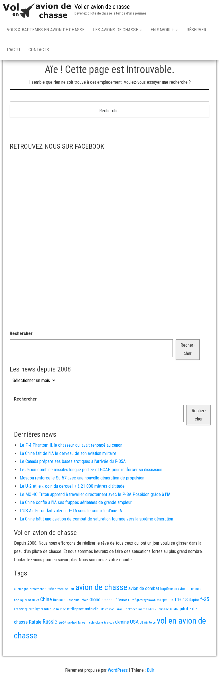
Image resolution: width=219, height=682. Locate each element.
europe (162, 600)
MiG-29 (152, 609)
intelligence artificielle (82, 609)
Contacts (39, 49)
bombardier (32, 600)
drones (107, 600)
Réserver (196, 29)
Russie (49, 621)
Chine (46, 599)
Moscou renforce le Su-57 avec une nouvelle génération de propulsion (82, 478)
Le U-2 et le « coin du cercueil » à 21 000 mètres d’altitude (72, 486)
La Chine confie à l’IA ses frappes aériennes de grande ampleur (76, 502)
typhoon (109, 622)
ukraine (122, 622)
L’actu (13, 49)
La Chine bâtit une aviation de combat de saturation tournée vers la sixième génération (96, 519)
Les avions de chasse (116, 29)
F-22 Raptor (190, 600)
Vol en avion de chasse (102, 6)
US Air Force (148, 622)
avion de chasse (101, 587)
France (19, 609)
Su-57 (62, 622)
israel (119, 609)
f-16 (178, 599)
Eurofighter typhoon (142, 600)
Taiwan (82, 622)
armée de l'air (64, 589)
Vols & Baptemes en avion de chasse (45, 29)
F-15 (171, 600)
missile (164, 609)
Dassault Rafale (77, 600)
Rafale (35, 622)
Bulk (150, 670)
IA (57, 609)
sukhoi (72, 622)
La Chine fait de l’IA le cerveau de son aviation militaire (68, 453)
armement (37, 589)
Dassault (59, 600)
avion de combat (143, 588)
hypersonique (45, 609)
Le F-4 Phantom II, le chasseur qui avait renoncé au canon (71, 445)
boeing (19, 600)
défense (120, 599)
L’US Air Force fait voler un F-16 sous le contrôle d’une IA (71, 510)
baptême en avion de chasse (180, 589)
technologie (95, 622)
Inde (63, 609)
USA (134, 622)
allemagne (21, 589)
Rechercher (21, 333)
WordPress (118, 670)
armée (49, 589)
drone (95, 599)
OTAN (174, 609)
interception (107, 609)
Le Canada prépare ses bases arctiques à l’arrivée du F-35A (73, 461)
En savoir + (163, 29)
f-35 (204, 599)
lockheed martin (136, 609)
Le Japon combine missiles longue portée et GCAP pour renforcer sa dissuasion (91, 469)
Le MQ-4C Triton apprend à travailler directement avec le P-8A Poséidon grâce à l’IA (95, 494)
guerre (29, 609)
